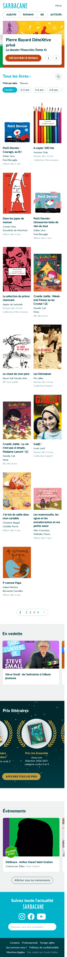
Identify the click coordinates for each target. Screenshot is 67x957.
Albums (11, 14)
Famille (8, 90)
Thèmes (24, 83)
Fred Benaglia (10, 160)
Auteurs (56, 14)
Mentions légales (16, 952)
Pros (58, 5)
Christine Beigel (11, 522)
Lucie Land (39, 448)
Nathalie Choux (42, 534)
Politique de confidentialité (44, 947)
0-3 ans (25, 90)
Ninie (36, 311)
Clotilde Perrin (10, 526)
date (10, 83)
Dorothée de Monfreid (15, 230)
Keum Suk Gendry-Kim (15, 378)
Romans (28, 14)
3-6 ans (39, 90)
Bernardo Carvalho (13, 590)
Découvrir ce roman (23, 58)
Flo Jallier (38, 378)
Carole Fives (9, 226)
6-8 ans (53, 90)
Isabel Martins (10, 587)
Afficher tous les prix (21, 776)
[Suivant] (56, 58)
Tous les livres (16, 76)
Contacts (15, 942)
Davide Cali (40, 308)
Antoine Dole (41, 152)
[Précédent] (49, 58)
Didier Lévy (9, 156)
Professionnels (30, 942)
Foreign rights (47, 942)
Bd (44, 14)
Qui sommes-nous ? (16, 947)
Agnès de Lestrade (13, 304)
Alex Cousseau (41, 530)
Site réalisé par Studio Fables (42, 952)
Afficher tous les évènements (32, 880)
